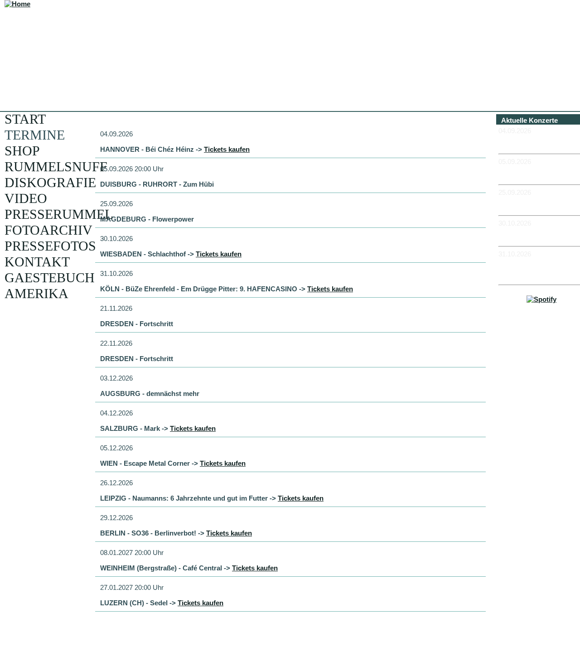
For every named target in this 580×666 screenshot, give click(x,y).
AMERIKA (36, 293)
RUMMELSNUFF (56, 166)
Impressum (545, 342)
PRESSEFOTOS (50, 245)
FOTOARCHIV (48, 229)
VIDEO (26, 198)
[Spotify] (541, 299)
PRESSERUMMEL (59, 214)
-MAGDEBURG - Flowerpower (524, 204)
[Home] (17, 4)
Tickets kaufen (227, 149)
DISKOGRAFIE (50, 182)
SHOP (22, 150)
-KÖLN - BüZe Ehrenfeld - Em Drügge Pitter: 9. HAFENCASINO (539, 269)
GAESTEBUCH (50, 277)
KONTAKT (37, 261)
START (25, 118)
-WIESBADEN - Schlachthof (522, 234)
